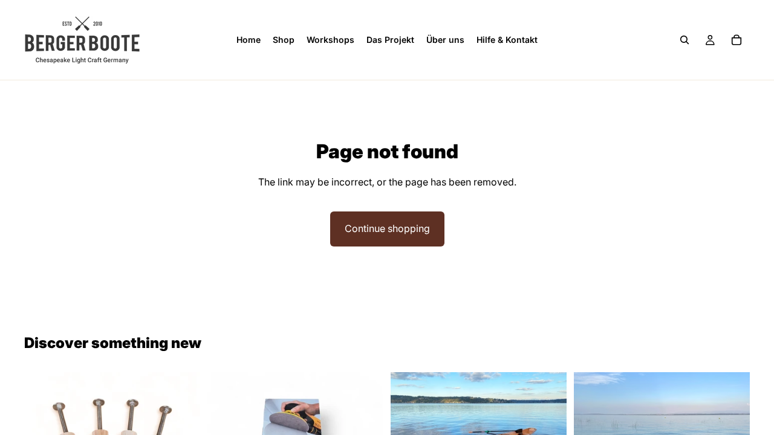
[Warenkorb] (736, 40)
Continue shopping (387, 228)
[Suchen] (684, 40)
